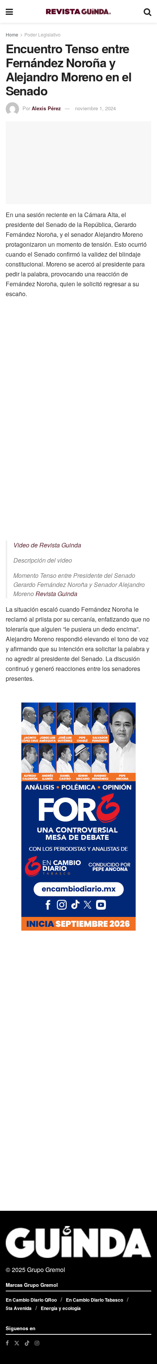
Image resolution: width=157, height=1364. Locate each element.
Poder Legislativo (42, 34)
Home (12, 34)
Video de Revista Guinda (47, 545)
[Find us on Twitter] (16, 1343)
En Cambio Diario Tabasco (94, 1299)
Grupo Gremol (46, 1269)
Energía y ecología (61, 1308)
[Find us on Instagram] (37, 1343)
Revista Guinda (56, 593)
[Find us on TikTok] (27, 1343)
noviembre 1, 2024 (95, 108)
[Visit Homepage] (78, 11)
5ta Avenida (19, 1308)
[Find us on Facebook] (7, 1343)
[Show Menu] (9, 11)
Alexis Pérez (46, 108)
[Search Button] (147, 11)
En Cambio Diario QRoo (31, 1299)
